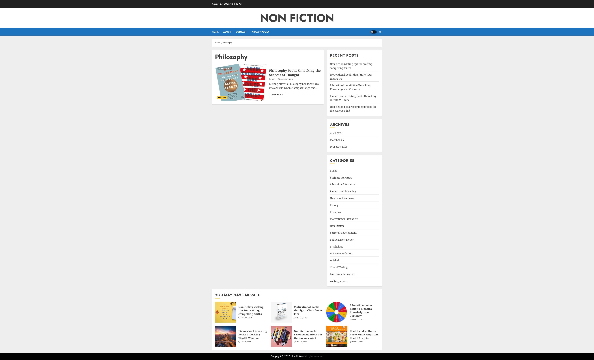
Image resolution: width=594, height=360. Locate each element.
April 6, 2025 (301, 342)
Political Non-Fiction (342, 239)
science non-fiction (341, 253)
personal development (343, 232)
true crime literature (342, 274)
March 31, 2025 (286, 79)
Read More (277, 94)
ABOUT (227, 31)
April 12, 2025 (358, 319)
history (334, 205)
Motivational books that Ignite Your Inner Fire (308, 310)
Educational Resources (343, 184)
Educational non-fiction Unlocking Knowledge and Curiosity (361, 310)
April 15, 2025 (302, 318)
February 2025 (338, 146)
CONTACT (241, 31)
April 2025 (336, 133)
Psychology (336, 246)
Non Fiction (297, 18)
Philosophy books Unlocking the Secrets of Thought (295, 72)
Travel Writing (339, 267)
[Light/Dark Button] (373, 32)
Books (333, 170)
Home (215, 31)
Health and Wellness (342, 198)
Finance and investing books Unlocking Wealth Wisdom (252, 334)
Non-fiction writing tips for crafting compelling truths (251, 310)
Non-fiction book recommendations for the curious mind (308, 334)
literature (222, 97)
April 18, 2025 (246, 318)
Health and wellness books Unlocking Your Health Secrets (364, 334)
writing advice (338, 281)
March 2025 (337, 140)
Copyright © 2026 (281, 356)
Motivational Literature (344, 219)
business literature (341, 177)
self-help (335, 260)
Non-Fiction (337, 226)
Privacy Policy (260, 31)
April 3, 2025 (357, 342)
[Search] (380, 32)
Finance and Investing (343, 191)
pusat (273, 79)
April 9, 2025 (246, 342)
